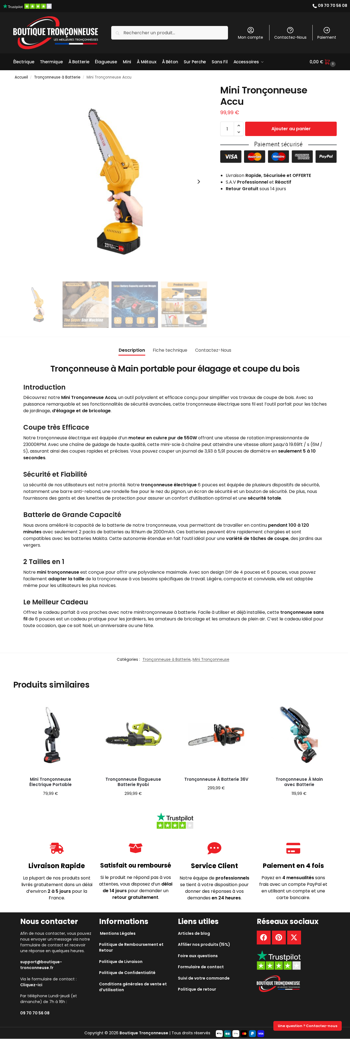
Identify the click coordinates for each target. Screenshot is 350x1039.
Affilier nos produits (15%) (204, 944)
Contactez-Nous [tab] (213, 350)
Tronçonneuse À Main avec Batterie (299, 782)
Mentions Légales (118, 933)
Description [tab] (132, 350)
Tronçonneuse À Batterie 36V (216, 779)
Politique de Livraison (120, 961)
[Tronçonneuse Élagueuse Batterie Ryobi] (133, 735)
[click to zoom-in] (110, 182)
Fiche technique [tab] (170, 350)
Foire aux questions (198, 956)
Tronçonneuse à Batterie (57, 77)
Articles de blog (194, 933)
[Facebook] (264, 937)
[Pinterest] (279, 937)
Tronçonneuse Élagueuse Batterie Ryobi (133, 782)
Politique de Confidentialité (127, 972)
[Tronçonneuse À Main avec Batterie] (299, 735)
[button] (323, 62)
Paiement (326, 37)
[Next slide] (198, 181)
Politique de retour (197, 989)
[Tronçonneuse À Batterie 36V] (216, 735)
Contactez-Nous (290, 37)
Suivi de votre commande (204, 978)
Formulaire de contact (201, 967)
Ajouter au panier (291, 129)
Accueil (21, 77)
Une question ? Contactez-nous (307, 1026)
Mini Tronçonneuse (211, 659)
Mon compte (250, 37)
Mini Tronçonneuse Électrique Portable (50, 782)
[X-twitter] (294, 937)
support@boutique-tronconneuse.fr (41, 964)
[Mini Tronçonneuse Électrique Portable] (50, 735)
